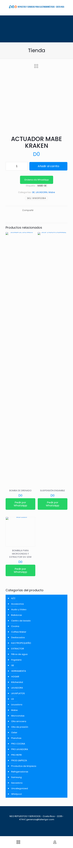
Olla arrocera (18, 721)
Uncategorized (19, 788)
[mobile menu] (4, 5)
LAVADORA (42, 192)
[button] (36, 179)
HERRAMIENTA (18, 671)
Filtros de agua (19, 654)
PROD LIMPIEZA (19, 760)
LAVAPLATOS (18, 693)
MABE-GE (42, 185)
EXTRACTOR (17, 648)
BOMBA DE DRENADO (20, 490)
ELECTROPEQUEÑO (21, 643)
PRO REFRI (16, 754)
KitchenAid (17, 682)
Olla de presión (19, 727)
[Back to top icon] (36, 813)
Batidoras (16, 615)
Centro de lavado (21, 620)
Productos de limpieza (23, 766)
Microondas (17, 715)
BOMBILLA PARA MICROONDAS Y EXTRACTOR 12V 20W (20, 554)
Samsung (16, 777)
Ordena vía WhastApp (36, 179)
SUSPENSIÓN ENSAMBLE (52, 490)
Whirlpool (16, 794)
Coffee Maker (18, 631)
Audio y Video (18, 609)
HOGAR (15, 676)
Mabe (52, 192)
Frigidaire (16, 659)
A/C (13, 598)
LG (12, 699)
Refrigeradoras (19, 771)
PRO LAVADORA (19, 749)
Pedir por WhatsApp (20, 504)
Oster (14, 732)
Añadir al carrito (48, 166)
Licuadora (16, 704)
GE (33, 192)
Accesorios (17, 603)
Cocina (15, 626)
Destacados (18, 637)
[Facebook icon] (36, 824)
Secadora (16, 782)
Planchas (16, 738)
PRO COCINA (18, 743)
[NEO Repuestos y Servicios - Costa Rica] (36, 7)
